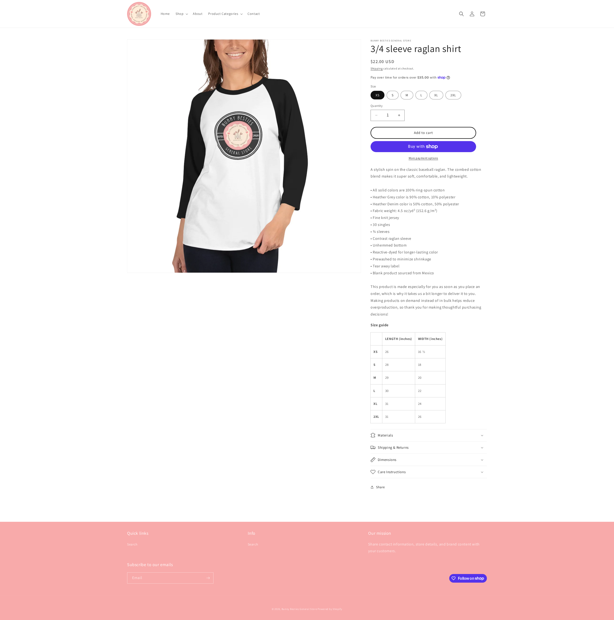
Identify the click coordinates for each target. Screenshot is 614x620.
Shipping (377, 68)
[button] (181, 14)
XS (377, 95)
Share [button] (380, 487)
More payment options (423, 158)
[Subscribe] (208, 578)
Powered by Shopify (330, 609)
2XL (453, 95)
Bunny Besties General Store (299, 609)
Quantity (377, 106)
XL (436, 95)
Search (132, 544)
